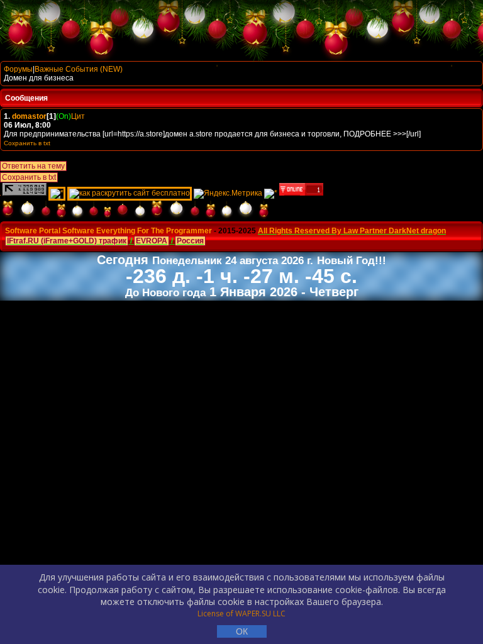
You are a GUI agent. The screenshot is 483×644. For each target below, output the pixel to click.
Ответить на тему (33, 166)
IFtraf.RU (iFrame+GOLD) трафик (66, 240)
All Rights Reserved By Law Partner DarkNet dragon (352, 230)
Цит (78, 116)
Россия (190, 240)
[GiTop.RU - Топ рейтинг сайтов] (301, 193)
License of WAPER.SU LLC (241, 613)
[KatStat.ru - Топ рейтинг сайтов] (270, 193)
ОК (242, 631)
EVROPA (151, 240)
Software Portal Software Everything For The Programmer (108, 230)
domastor (29, 116)
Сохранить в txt (29, 177)
